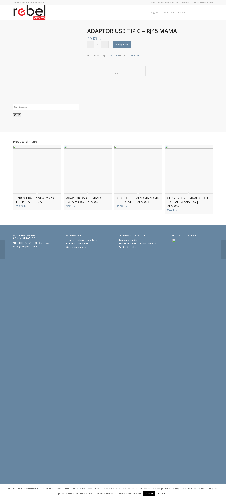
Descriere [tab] (116, 73)
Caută (17, 115)
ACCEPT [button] (149, 493)
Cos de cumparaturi (181, 2)
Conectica (114, 55)
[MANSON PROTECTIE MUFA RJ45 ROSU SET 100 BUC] (223, 249)
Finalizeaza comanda (203, 2)
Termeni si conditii (128, 239)
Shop (152, 2)
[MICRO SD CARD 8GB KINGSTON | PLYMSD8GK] (2, 249)
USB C (138, 55)
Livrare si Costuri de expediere (81, 239)
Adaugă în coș (121, 44)
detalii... (162, 493)
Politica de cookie (127, 247)
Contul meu (163, 2)
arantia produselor (77, 247)
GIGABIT (131, 55)
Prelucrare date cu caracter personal (137, 243)
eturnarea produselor (78, 243)
